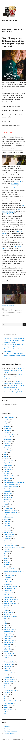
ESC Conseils (8, 521)
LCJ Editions (7, 580)
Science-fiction (8, 655)
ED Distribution (8, 508)
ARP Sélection (8, 437)
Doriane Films (8, 502)
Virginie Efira (12, 314)
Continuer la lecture (8, 305)
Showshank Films (9, 662)
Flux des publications (10, 729)
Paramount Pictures (10, 616)
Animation (7, 426)
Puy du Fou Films (9, 640)
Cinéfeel (6, 471)
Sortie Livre (7, 668)
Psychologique (8, 636)
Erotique (6, 519)
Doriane (6, 499)
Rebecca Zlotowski (16, 312)
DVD (5, 506)
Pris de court (15, 183)
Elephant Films (8, 515)
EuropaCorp (7, 530)
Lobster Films (8, 590)
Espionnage (7, 528)
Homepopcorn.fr (10, 20)
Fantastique (7, 538)
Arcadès (6, 432)
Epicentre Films (8, 517)
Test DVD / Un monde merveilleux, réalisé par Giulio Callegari (14, 377)
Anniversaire (8, 428)
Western (6, 707)
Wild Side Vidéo (8, 709)
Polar (5, 623)
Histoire (6, 558)
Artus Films (7, 441)
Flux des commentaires (11, 731)
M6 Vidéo (7, 595)
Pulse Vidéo (7, 638)
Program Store (8, 634)
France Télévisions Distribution (13, 547)
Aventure (6, 443)
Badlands (6, 448)
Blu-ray (9, 310)
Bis (5, 454)
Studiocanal (7, 677)
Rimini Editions (8, 647)
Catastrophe (7, 467)
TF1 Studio (7, 683)
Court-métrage (8, 489)
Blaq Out (6, 456)
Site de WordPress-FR (10, 733)
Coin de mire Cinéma (10, 476)
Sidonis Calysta (8, 664)
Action (6, 422)
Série (5, 657)
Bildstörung (7, 450)
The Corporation (9, 688)
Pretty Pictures (8, 631)
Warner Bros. (8, 705)
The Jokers (7, 692)
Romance (6, 651)
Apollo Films (7, 430)
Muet (5, 608)
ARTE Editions (8, 439)
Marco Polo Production (11, 599)
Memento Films (9, 601)
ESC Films (7, 525)
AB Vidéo (6, 419)
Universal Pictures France (11, 701)
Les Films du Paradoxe (11, 586)
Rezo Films (7, 644)
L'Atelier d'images (9, 575)
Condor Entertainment (11, 486)
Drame (4, 310)
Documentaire (8, 497)
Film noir (6, 543)
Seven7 (6, 660)
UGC (5, 696)
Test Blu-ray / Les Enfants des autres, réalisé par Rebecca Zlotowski (13, 42)
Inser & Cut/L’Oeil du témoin (12, 571)
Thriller (6, 694)
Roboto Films (8, 649)
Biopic (6, 452)
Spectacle (7, 670)
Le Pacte (6, 584)
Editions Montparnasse (11, 512)
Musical (6, 610)
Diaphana (7, 495)
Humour (6, 567)
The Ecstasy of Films (10, 690)
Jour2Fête (7, 573)
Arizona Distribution (10, 435)
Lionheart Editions (9, 588)
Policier (6, 625)
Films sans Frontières (10, 545)
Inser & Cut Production (11, 569)
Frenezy (6, 549)
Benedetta (17, 188)
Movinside (7, 606)
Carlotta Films (8, 465)
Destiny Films (8, 493)
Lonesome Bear (8, 593)
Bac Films (7, 445)
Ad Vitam (23, 309)
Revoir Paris (6, 214)
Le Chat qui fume (9, 582)
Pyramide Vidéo (8, 642)
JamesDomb (7, 309)
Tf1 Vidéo (6, 686)
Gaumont (7, 551)
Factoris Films (8, 536)
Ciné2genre (7, 469)
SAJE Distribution (9, 653)
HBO (5, 556)
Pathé (5, 618)
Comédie (6, 480)
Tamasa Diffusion (9, 679)
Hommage (7, 562)
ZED (5, 712)
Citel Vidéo (7, 474)
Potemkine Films (9, 629)
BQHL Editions (8, 461)
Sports (6, 675)
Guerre (6, 554)
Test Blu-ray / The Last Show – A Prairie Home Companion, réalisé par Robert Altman (14, 340)
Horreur (6, 564)
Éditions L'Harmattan (10, 510)
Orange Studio (8, 612)
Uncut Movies (8, 699)
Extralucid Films (9, 534)
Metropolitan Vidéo (10, 603)
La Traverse (7, 577)
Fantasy (6, 541)
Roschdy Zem (5, 314)
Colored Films (8, 478)
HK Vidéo (6, 560)
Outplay (6, 614)
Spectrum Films (8, 673)
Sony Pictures (8, 666)
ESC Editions (8, 523)
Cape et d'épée (8, 463)
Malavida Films (8, 597)
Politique (6, 627)
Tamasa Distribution (10, 681)
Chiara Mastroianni (16, 310)
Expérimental (8, 532)
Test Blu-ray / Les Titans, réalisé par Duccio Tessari (14, 370)
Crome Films (8, 491)
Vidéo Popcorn (8, 703)
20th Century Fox (9, 417)
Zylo (5, 714)
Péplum (6, 621)
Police (23, 205)
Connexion (7, 726)
